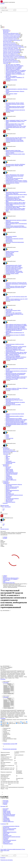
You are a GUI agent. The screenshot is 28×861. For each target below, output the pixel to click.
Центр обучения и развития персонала (14, 495)
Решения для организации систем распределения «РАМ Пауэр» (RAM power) (15, 349)
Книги (7, 434)
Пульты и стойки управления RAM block (15, 225)
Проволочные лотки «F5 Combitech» (14, 66)
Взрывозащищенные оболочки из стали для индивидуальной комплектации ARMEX (15, 421)
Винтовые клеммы (10, 252)
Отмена (7, 725)
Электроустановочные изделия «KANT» (15, 141)
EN (4, 508)
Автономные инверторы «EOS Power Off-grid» (16, 282)
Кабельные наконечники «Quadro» (13, 268)
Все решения (6, 448)
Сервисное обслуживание (11, 473)
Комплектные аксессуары (9, 582)
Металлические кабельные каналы (11, 577)
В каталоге (3, 857)
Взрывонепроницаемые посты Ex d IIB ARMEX (16, 423)
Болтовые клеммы (10, 254)
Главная (5, 575)
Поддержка (5, 465)
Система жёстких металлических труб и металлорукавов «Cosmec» (14, 179)
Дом (7, 455)
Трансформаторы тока (11, 351)
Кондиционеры (9, 241)
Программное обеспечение (12, 472)
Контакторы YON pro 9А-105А (13, 398)
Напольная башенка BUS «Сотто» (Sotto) (15, 123)
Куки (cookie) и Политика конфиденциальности (11, 849)
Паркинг (8, 458)
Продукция (5, 800)
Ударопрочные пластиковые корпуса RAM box (16, 227)
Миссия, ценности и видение (12, 486)
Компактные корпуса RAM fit (12, 222)
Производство (9, 463)
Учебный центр (9, 478)
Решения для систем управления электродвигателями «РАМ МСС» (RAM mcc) (16, 356)
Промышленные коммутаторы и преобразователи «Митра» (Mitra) (13, 198)
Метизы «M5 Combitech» (11, 76)
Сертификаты (9, 476)
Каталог (5, 576)
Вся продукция (6, 30)
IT (3, 510)
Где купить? (5, 682)
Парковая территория (10, 462)
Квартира (8, 456)
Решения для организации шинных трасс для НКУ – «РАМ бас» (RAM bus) (16, 354)
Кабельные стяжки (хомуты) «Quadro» (14, 267)
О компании (6, 483)
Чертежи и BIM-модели (11, 479)
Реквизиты (8, 497)
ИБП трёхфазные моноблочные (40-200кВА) (15, 327)
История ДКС (9, 485)
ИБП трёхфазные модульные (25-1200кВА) (15, 334)
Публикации (8, 496)
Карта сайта (6, 850)
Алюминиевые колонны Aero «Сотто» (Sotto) (16, 126)
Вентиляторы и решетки (11, 236)
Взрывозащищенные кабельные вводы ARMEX (16, 419)
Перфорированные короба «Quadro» (14, 265)
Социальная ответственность (12, 498)
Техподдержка (9, 477)
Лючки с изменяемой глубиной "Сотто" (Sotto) (16, 120)
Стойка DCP (8, 311)
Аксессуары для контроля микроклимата (15, 242)
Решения (5, 804)
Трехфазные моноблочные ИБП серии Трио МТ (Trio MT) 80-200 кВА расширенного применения (16, 330)
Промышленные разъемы (11, 79)
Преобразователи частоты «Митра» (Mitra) (15, 196)
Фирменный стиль (10, 493)
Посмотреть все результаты (7, 859)
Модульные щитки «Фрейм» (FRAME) (14, 165)
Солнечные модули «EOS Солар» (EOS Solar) (16, 286)
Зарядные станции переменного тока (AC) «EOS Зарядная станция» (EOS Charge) (16, 299)
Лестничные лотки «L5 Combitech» (13, 68)
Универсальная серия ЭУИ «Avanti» (14, 138)
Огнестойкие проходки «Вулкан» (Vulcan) (15, 106)
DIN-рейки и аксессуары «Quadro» (13, 266)
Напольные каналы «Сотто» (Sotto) (13, 125)
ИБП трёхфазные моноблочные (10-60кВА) (15, 326)
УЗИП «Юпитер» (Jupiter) (11, 93)
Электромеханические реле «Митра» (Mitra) (15, 206)
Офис (7, 457)
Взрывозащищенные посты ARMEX (14, 418)
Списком (5, 537)
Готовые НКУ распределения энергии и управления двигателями (15, 359)
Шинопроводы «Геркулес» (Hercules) (14, 347)
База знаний (8, 466)
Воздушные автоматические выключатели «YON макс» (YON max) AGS (15, 375)
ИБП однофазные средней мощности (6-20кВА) (16, 325)
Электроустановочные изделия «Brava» (14, 140)
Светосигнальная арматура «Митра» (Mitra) (15, 208)
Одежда (7, 435)
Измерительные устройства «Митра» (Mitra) (15, 202)
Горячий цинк (6, 580)
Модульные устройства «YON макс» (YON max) (16, 388)
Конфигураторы (9, 469)
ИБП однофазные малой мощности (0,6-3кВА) (16, 324)
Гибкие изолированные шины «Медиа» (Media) (16, 352)
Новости (8, 489)
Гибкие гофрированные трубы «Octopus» (15, 174)
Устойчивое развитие (10, 502)
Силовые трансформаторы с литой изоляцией (16, 346)
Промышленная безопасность (12, 490)
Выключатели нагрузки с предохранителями (16, 373)
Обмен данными (9, 470)
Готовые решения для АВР (12, 379)
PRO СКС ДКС (9, 309)
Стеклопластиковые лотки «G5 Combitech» (15, 71)
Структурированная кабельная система (14, 314)
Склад (7, 459)
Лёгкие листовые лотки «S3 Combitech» (14, 65)
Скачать (2, 725)
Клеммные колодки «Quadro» (12, 269)
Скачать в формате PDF (8, 693)
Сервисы (8, 475)
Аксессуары (8, 256)
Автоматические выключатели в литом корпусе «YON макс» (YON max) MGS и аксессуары (16, 377)
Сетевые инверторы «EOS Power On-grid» (15, 287)
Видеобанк (8, 492)
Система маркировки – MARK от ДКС (14, 272)
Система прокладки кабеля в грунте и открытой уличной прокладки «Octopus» (16, 182)
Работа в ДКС (9, 491)
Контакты (5, 802)
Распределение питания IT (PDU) (13, 310)
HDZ (4, 581)
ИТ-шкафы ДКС (9, 315)
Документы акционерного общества (14, 484)
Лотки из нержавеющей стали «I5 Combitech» (16, 70)
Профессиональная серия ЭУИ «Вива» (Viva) (16, 137)
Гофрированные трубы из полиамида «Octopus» (16, 180)
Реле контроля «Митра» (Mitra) (12, 207)
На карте (5, 538)
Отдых (7, 437)
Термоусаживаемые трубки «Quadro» (14, 271)
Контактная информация (11, 488)
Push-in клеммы (9, 253)
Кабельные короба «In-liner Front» (13, 150)
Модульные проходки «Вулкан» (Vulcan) (15, 102)
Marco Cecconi (9, 500)
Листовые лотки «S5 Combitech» (13, 64)
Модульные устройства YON (12, 389)
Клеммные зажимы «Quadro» (12, 273)
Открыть (2, 3)
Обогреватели (9, 237)
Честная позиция (9, 499)
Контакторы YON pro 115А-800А (13, 404)
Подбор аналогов (9, 471)
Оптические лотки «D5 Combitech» (13, 72)
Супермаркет (9, 461)
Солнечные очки (9, 438)
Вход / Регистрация (6, 506)
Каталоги (8, 468)
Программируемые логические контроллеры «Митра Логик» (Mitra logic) (16, 193)
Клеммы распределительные (12, 251)
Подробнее (3, 679)
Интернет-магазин (5, 505)
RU (1, 521)
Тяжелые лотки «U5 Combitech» (13, 69)
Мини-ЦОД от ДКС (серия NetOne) (13, 312)
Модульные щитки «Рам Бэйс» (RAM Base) (15, 164)
